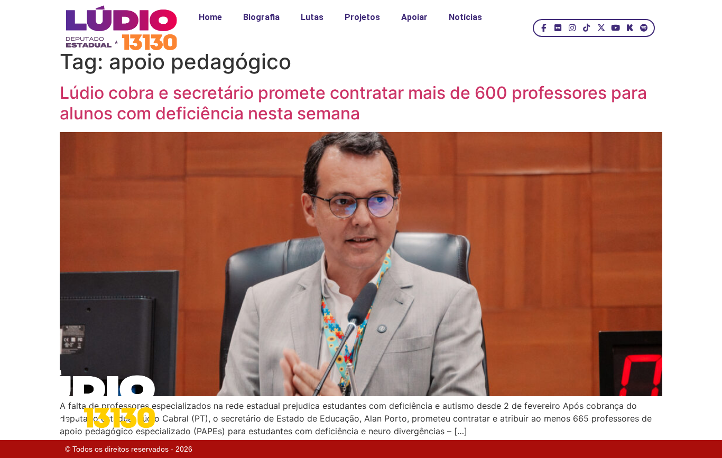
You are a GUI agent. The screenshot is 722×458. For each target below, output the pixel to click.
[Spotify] (644, 28)
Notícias (465, 17)
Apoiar (414, 17)
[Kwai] (629, 28)
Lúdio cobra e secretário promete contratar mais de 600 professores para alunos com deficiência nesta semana (353, 102)
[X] (600, 28)
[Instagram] (572, 28)
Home (210, 17)
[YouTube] (615, 28)
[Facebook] (543, 28)
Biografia (261, 17)
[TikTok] (586, 28)
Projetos (362, 17)
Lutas (312, 17)
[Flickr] (557, 28)
